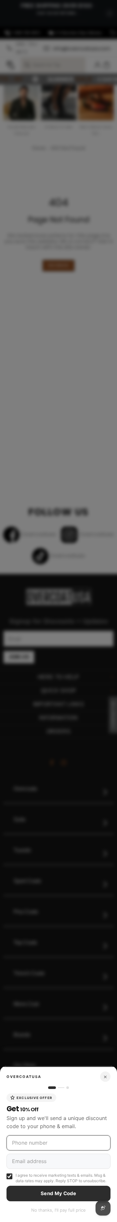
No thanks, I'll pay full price (58, 1210)
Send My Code (58, 1193)
